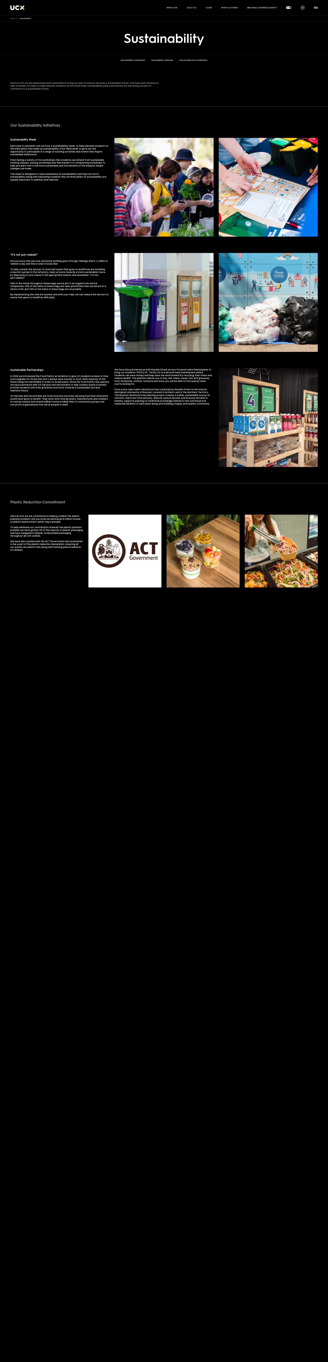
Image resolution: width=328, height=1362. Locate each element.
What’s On (172, 8)
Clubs (209, 8)
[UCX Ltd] (17, 7)
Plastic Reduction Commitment (193, 60)
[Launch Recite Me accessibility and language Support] (303, 8)
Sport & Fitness (229, 8)
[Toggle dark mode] (288, 7)
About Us (13, 18)
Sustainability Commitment (133, 60)
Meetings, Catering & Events (262, 8)
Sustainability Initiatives (162, 60)
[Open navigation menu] (316, 7)
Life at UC (191, 8)
